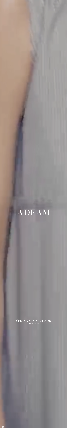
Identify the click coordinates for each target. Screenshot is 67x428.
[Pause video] (3, 427)
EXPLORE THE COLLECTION (33, 323)
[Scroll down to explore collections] (33, 425)
